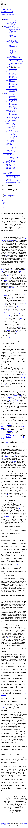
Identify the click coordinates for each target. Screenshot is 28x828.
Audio (6, 93)
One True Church (12, 31)
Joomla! (7, 823)
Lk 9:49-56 (7, 456)
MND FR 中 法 (12, 87)
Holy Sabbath (12, 37)
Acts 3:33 (6, 516)
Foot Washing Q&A (13, 46)
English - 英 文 (12, 130)
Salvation (8, 26)
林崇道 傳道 (6, 9)
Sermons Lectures (12, 131)
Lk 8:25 (10, 309)
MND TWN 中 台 (13, 77)
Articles (6, 121)
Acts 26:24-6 (9, 637)
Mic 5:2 (9, 425)
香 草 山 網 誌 (12, 66)
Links (6, 162)
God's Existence (12, 56)
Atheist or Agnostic (13, 50)
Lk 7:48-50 (7, 315)
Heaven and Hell (12, 51)
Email (4, 203)
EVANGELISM (11, 89)
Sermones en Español (13, 176)
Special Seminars (13, 117)
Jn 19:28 (11, 269)
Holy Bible (11, 30)
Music (7, 153)
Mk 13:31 (16, 325)
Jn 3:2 (3, 468)
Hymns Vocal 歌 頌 (10, 154)
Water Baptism (12, 32)
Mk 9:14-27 (13, 455)
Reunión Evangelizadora (13, 180)
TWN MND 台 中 (13, 90)
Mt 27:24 (22, 377)
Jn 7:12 (24, 374)
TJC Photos (11, 25)
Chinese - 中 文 (12, 129)
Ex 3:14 (11, 321)
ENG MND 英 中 (13, 70)
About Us (11, 22)
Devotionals (10, 123)
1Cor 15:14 (4, 707)
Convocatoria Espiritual (13, 182)
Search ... (3, 17)
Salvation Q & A (11, 41)
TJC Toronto (8, 171)
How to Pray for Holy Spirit (15, 42)
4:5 (10, 429)
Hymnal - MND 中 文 (13, 155)
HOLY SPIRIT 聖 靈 (13, 60)
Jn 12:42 (13, 536)
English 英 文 (12, 126)
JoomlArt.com (3, 823)
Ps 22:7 (17, 435)
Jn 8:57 (6, 280)
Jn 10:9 (18, 306)
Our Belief (11, 23)
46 (17, 400)
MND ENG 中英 (12, 103)
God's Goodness (12, 55)
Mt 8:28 (15, 396)
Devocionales (10, 179)
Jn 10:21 (3, 375)
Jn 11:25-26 (6, 337)
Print (4, 202)
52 (14, 397)
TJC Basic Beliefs (12, 27)
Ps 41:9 (10, 431)
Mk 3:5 (19, 271)
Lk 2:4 (6, 255)
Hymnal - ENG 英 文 (13, 157)
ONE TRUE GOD (15, 59)
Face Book (8, 143)
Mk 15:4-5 (7, 384)
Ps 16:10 (8, 437)
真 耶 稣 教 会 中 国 (10, 165)
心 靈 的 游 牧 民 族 (10, 167)
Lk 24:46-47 (10, 494)
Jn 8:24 (12, 315)
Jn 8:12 (20, 327)
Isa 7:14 (19, 423)
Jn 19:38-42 (9, 284)
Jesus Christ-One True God (14, 29)
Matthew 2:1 (9, 240)
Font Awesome (8, 826)
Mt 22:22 (11, 400)
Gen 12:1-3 (4, 426)
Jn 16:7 (20, 509)
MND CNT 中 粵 (13, 79)
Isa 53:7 (8, 434)
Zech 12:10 (11, 435)
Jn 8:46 (6, 364)
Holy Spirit (11, 34)
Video (6, 71)
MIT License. (3, 826)
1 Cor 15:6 (11, 287)
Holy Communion (13, 36)
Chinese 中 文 (12, 124)
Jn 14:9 (11, 298)
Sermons (9, 80)
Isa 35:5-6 (14, 461)
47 (8, 442)
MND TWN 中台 (13, 106)
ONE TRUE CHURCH (17, 61)
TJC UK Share (9, 172)
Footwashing (11, 35)
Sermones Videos (12, 177)
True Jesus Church (10, 169)
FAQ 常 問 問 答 (10, 144)
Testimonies (10, 73)
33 (15, 400)
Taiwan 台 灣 (12, 160)
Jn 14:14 (18, 333)
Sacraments (11, 49)
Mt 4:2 (3, 269)
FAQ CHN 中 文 (12, 145)
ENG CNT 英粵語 (13, 109)
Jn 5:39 (6, 442)
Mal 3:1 (7, 429)
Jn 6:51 (9, 330)
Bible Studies (10, 140)
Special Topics (10, 110)
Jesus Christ (11, 53)
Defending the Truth (13, 57)
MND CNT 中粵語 (13, 99)
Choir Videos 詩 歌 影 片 (11, 158)
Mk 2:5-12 (22, 313)
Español (7, 173)
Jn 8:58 (22, 318)
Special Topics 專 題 (10, 150)
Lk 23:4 (3, 378)
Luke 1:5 (17, 240)
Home (6, 19)
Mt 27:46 (15, 275)
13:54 (19, 396)
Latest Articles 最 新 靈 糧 (12, 20)
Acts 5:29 (15, 564)
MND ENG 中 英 (13, 69)
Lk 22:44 (9, 275)
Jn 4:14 (18, 331)
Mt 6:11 (24, 453)
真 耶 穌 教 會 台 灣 (10, 164)
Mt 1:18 (22, 238)
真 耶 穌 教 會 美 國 (10, 168)
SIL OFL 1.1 (20, 826)
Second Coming (12, 40)
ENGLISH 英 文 (12, 74)
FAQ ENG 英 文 (12, 147)
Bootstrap (2, 825)
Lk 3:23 (10, 278)
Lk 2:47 (10, 397)
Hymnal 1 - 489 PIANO (11, 161)
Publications (11, 136)
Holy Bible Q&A (12, 52)
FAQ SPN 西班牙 (13, 148)
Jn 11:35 (22, 272)
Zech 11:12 (4, 432)
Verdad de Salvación (13, 175)
